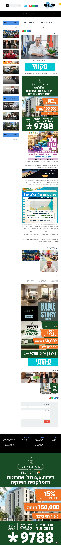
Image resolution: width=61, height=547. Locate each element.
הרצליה (30, 15)
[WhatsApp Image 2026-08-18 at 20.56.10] (40, 103)
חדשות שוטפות (34, 13)
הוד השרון (12, 13)
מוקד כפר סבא (24, 439)
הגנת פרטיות (54, 440)
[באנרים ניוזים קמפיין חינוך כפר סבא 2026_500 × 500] (43, 145)
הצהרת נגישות (53, 443)
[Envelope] (30, 6)
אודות (55, 439)
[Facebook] (36, 6)
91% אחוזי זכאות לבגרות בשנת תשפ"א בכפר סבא (28, 278)
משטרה (26, 440)
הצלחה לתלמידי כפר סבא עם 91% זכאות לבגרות (53, 278)
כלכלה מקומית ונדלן (38, 445)
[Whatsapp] (33, 6)
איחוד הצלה (25, 443)
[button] (60, 4)
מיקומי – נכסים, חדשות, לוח (23, 13)
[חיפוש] (7, 5)
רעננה (5, 13)
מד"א (26, 441)
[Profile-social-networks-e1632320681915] (43, 361)
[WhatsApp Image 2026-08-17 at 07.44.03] (39, 302)
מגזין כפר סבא (44, 13)
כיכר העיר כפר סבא (54, 13)
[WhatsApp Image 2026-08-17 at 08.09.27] (39, 339)
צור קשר (54, 441)
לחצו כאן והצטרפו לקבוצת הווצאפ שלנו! (49, 33)
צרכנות (40, 443)
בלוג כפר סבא (39, 444)
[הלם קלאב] (40, 173)
